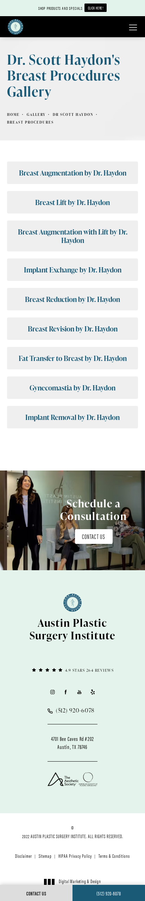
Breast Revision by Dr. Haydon (73, 329)
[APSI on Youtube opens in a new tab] (79, 692)
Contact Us (94, 536)
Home (13, 114)
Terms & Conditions (114, 855)
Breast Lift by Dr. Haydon (72, 202)
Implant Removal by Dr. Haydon (72, 417)
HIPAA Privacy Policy (75, 855)
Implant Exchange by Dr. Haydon (72, 270)
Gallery (36, 114)
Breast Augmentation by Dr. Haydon (72, 173)
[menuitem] (52, 692)
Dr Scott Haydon (73, 114)
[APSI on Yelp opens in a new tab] (92, 692)
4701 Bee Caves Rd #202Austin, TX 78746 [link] (72, 742)
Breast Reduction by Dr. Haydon (72, 299)
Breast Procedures (30, 122)
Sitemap (45, 855)
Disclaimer (23, 855)
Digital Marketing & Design (79, 884)
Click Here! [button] (95, 8)
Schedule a (93, 509)
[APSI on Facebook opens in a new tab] (65, 692)
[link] (72, 670)
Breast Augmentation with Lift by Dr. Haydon (72, 236)
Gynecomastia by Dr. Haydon (72, 388)
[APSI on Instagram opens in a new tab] (52, 692)
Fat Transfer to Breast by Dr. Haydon (73, 358)
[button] (133, 28)
